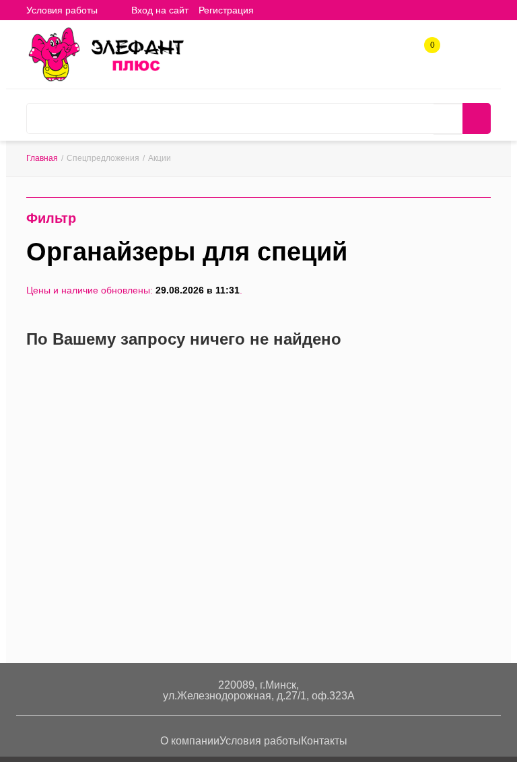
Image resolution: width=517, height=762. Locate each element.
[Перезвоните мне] (383, 51)
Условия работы (62, 10)
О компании (189, 741)
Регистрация (226, 10)
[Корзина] (274, 10)
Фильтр (51, 218)
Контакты (324, 741)
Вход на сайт (159, 10)
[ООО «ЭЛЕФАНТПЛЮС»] (105, 53)
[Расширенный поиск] (448, 119)
